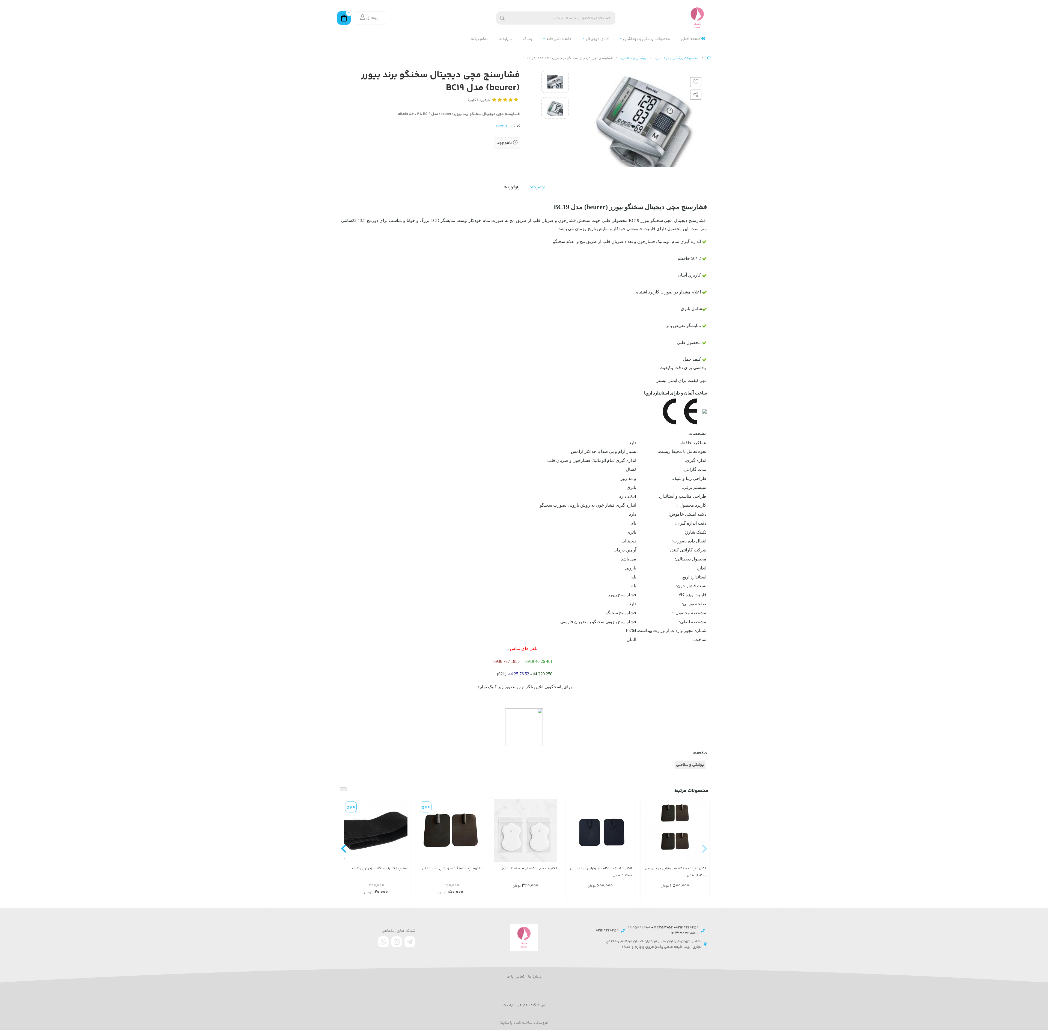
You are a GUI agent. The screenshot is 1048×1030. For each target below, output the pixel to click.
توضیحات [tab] (537, 187)
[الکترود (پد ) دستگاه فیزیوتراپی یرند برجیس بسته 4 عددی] (600, 830)
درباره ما (505, 39)
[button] (704, 848)
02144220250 (607, 931)
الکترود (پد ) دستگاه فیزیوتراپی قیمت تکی (452, 868)
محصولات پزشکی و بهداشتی (646, 39)
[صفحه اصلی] (709, 58)
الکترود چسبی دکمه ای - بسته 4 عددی (529, 868)
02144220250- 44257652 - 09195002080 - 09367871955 (663, 930)
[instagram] (396, 941)
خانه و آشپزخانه (559, 39)
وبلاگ (527, 39)
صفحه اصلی (691, 39)
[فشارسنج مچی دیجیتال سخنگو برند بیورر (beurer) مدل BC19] (524, 937)
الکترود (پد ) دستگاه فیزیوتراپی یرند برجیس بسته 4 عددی (601, 872)
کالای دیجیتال (597, 39)
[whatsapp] (383, 941)
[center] (502, 18)
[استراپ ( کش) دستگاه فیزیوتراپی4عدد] (375, 830)
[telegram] (409, 941)
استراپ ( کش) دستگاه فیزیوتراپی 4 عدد (379, 868)
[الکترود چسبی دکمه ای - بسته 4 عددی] (525, 830)
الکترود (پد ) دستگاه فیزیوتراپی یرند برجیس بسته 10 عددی (676, 872)
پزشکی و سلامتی (634, 58)
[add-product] (702, 833)
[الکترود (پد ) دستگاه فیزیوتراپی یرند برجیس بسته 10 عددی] (675, 830)
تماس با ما (479, 39)
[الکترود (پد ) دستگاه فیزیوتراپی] (450, 830)
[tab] (511, 187)
